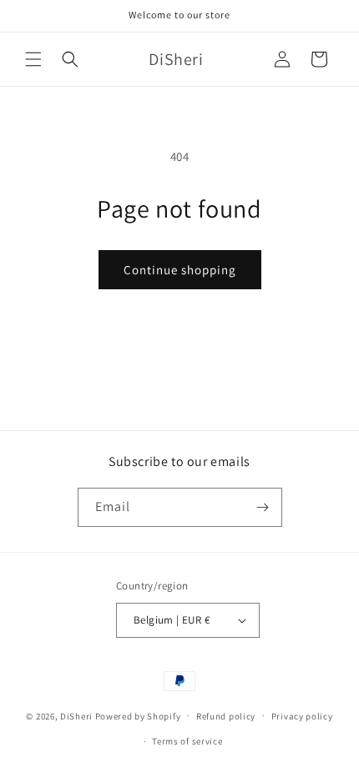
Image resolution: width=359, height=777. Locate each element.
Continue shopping (180, 270)
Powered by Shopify (138, 715)
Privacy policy (302, 716)
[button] (33, 59)
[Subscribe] (263, 507)
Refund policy (225, 716)
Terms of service (187, 741)
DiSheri (76, 715)
